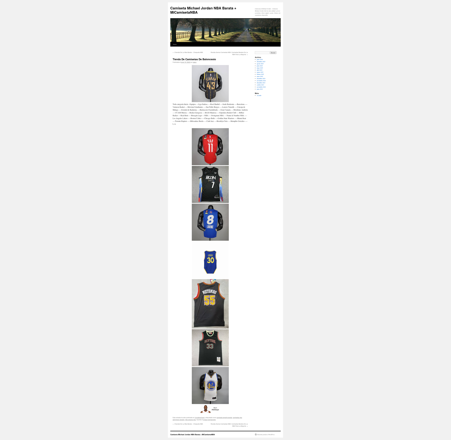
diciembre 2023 (261, 83)
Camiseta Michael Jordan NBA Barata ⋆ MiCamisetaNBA (203, 10)
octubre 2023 (260, 85)
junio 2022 (260, 89)
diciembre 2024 (261, 78)
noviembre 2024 (261, 80)
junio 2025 (260, 66)
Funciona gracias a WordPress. (266, 434)
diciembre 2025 (261, 61)
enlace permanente (209, 420)
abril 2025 (259, 70)
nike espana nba (190, 420)
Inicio (175, 44)
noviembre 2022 (261, 87)
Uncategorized (199, 417)
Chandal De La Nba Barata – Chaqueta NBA (188, 52)
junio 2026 (260, 59)
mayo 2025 (260, 68)
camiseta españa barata (224, 417)
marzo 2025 (260, 72)
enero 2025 (260, 76)
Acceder (259, 95)
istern (194, 62)
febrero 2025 (260, 74)
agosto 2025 (260, 64)
